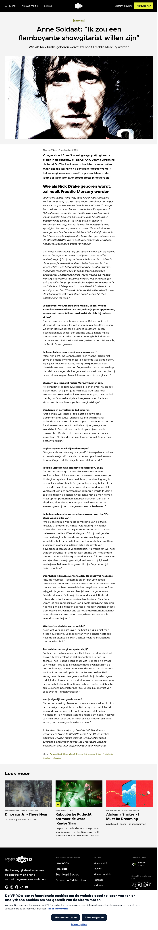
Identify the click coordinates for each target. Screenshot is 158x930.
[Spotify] (7, 887)
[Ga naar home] (79, 6)
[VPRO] (141, 885)
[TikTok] (21, 887)
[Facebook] (17, 887)
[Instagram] (12, 887)
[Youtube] (26, 887)
